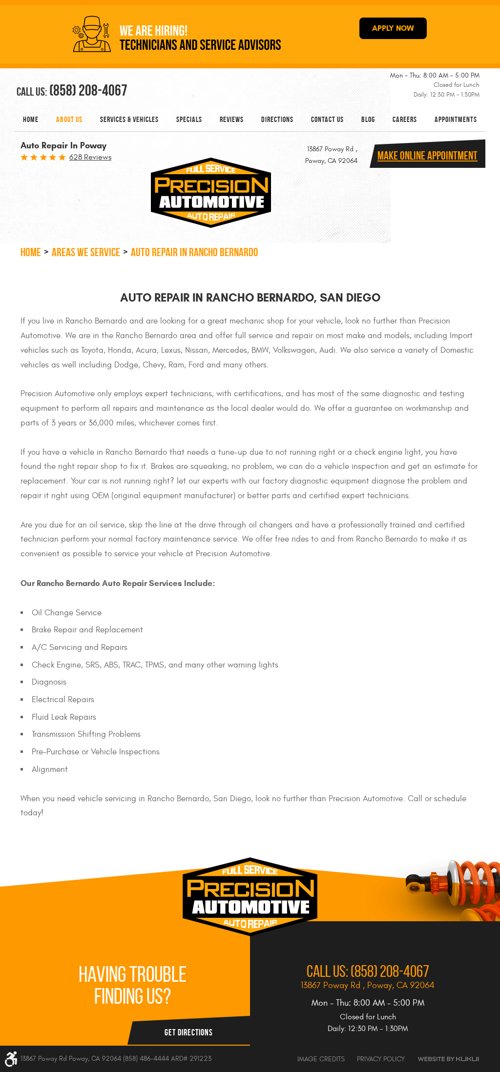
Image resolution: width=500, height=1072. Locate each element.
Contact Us (327, 119)
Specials (189, 119)
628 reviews (90, 157)
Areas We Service (86, 252)
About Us (69, 119)
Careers (405, 119)
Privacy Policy (381, 1059)
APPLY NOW (393, 28)
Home (31, 119)
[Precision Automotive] (211, 192)
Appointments (456, 119)
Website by (448, 1059)
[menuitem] (31, 119)
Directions (277, 119)
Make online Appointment (427, 155)
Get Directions (189, 1032)
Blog (368, 119)
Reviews (232, 119)
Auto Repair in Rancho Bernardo (194, 252)
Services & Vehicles (129, 119)
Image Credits (321, 1059)
